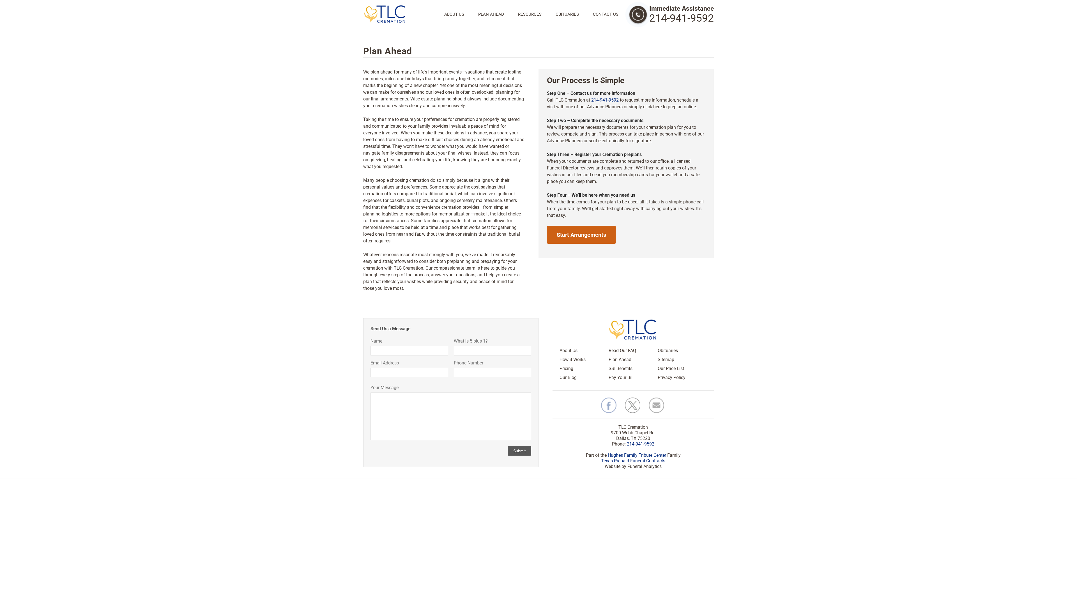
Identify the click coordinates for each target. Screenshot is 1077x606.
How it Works (573, 359)
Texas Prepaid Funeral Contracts (633, 460)
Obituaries (567, 14)
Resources (530, 14)
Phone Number (468, 363)
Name (376, 341)
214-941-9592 (681, 18)
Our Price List (671, 368)
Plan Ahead (491, 14)
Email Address (384, 363)
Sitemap (666, 359)
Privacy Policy (671, 377)
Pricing (566, 368)
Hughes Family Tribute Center (637, 455)
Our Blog (568, 377)
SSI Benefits (620, 368)
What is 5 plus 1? (471, 341)
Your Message (384, 387)
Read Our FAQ (622, 350)
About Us (454, 14)
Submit (519, 451)
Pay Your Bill (621, 377)
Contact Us (605, 14)
